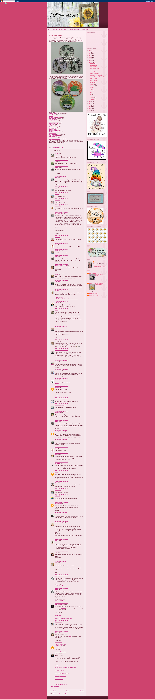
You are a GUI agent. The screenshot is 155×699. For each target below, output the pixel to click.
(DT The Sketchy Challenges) (62, 673)
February (92, 97)
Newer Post (53, 690)
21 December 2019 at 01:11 (61, 243)
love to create (52, 134)
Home (49, 29)
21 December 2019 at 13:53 (61, 273)
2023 (90, 55)
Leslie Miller (58, 281)
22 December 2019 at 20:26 (61, 397)
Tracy (56, 552)
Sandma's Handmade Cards (61, 350)
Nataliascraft (58, 412)
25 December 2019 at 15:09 (61, 453)
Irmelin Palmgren (59, 431)
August (91, 87)
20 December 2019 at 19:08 (61, 160)
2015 (90, 106)
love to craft (52, 136)
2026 (90, 50)
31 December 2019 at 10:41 (61, 620)
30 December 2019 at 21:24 (61, 575)
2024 (90, 53)
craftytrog (57, 194)
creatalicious (52, 114)
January (92, 99)
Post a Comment (55, 686)
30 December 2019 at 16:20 (61, 561)
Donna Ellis (57, 200)
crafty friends (52, 113)
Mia (55, 244)
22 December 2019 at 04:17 (61, 301)
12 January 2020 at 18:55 (61, 684)
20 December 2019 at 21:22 (61, 204)
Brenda (56, 454)
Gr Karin (57, 383)
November (92, 82)
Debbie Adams (58, 503)
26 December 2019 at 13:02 (61, 470)
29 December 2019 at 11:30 (61, 551)
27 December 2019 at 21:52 (61, 494)
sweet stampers (53, 137)
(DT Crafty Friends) (59, 670)
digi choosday (53, 119)
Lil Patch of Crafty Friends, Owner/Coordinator (66, 299)
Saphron (57, 632)
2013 (90, 110)
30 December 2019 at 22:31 (61, 603)
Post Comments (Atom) (62, 693)
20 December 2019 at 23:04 (61, 212)
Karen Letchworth (59, 522)
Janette (56, 256)
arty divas (51, 124)
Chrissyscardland (93, 273)
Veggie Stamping (93, 65)
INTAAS (51, 116)
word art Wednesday (54, 130)
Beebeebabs (58, 250)
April (91, 94)
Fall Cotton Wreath (94, 70)
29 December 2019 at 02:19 (61, 539)
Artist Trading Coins (94, 68)
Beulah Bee (57, 463)
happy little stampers (54, 139)
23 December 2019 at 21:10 (61, 439)
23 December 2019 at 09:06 (61, 411)
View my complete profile (100, 266)
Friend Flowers (98, 284)
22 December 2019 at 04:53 (61, 308)
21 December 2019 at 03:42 (61, 249)
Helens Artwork (85, 29)
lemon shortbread (53, 123)
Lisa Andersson (58, 645)
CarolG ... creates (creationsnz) (96, 283)
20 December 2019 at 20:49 (61, 198)
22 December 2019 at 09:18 (61, 340)
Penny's (70, 636)
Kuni (56, 327)
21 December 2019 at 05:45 (61, 255)
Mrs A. (56, 341)
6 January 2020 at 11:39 (60, 652)
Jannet (56, 440)
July (91, 89)
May (91, 92)
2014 (90, 108)
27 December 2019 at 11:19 (61, 481)
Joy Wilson (57, 290)
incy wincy (52, 118)
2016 (90, 105)
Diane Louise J (58, 622)
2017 (90, 103)
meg (56, 161)
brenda (56, 310)
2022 (90, 57)
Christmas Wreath (94, 78)
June (91, 90)
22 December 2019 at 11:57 (61, 348)
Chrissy (56, 167)
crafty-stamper (97, 261)
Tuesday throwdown (54, 122)
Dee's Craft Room (59, 213)
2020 (90, 60)
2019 (90, 62)
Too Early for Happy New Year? (97, 76)
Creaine (56, 540)
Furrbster (57, 387)
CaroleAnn (57, 237)
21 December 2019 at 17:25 (61, 280)
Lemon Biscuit (58, 642)
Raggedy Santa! (93, 71)
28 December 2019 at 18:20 (61, 512)
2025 (90, 52)
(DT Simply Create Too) (60, 676)
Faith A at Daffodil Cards (61, 265)
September (92, 85)
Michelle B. (57, 496)
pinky (56, 361)
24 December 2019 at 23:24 (61, 447)
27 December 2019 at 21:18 (61, 488)
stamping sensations (54, 135)
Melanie (56, 653)
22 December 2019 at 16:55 (61, 378)
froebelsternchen (59, 399)
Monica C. (57, 513)
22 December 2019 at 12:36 (61, 360)
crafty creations (53, 125)
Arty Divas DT (58, 615)
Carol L (56, 472)
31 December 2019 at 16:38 (61, 631)
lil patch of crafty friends (55, 117)
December (92, 63)
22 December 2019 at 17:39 (61, 386)
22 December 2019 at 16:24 (61, 369)
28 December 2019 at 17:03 (61, 502)
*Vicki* (56, 177)
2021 (90, 58)
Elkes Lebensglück (59, 405)
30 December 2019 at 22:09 (61, 588)
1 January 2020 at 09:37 (60, 644)
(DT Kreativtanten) (59, 679)
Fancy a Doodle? (93, 80)
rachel (56, 274)
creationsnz (57, 370)
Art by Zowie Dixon (59, 604)
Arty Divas (63, 608)
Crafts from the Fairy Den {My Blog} (63, 618)
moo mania (52, 128)
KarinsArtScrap (58, 379)
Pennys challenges (54, 127)
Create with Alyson (93, 293)
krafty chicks (52, 133)
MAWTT (51, 131)
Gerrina (56, 421)
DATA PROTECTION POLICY (60, 29)
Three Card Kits (93, 66)
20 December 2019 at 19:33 (61, 176)
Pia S (56, 482)
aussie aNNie (58, 206)
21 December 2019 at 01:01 (61, 235)
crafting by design (53, 129)
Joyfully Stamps (59, 297)
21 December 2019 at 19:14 (61, 289)
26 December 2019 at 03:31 (61, 462)
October (92, 84)
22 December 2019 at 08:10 (61, 326)
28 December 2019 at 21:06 (61, 521)
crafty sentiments (53, 120)
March (91, 96)
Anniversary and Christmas (96, 75)
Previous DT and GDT (74, 29)
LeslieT (56, 576)
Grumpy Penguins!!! (94, 73)
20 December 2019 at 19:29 (61, 166)
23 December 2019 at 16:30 (61, 430)
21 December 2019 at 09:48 (61, 264)
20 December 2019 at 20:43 (61, 192)
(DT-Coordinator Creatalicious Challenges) (65, 667)
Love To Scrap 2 (59, 585)
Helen (56, 562)
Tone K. (56, 153)
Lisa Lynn (57, 302)
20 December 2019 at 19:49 (61, 186)
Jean (56, 188)
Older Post (81, 690)
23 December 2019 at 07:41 (61, 403)
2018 (90, 101)
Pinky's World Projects (94, 295)
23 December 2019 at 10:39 (61, 420)
